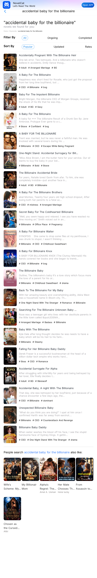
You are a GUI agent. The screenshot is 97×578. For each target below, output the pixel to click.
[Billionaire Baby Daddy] (10, 442)
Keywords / (13, 31)
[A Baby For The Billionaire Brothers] (10, 207)
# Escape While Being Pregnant (57, 146)
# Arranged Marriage (39, 67)
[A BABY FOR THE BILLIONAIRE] (10, 149)
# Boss (23, 361)
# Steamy (38, 342)
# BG (54, 67)
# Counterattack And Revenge (57, 420)
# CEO (23, 87)
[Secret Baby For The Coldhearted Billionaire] (10, 227)
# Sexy (38, 107)
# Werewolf (41, 381)
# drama (64, 283)
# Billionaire (33, 87)
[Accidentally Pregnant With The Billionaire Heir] (10, 70)
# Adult (23, 67)
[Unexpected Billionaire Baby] (10, 423)
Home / (6, 31)
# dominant (47, 400)
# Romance (66, 302)
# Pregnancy (55, 224)
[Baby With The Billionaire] (10, 345)
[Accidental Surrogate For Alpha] (10, 384)
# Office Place (40, 224)
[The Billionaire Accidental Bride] (10, 188)
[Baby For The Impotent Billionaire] (10, 110)
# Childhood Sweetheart (53, 244)
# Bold (36, 165)
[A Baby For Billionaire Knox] (10, 266)
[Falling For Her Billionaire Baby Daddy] (10, 364)
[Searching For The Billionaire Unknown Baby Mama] (10, 325)
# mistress (33, 204)
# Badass (47, 322)
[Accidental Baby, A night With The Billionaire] (10, 403)
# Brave (23, 126)
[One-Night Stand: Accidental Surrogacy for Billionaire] (10, 168)
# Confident (35, 126)
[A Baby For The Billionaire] (10, 90)
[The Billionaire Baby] (10, 286)
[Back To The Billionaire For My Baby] (10, 305)
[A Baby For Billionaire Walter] (10, 247)
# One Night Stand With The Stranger (39, 302)
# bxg (44, 87)
